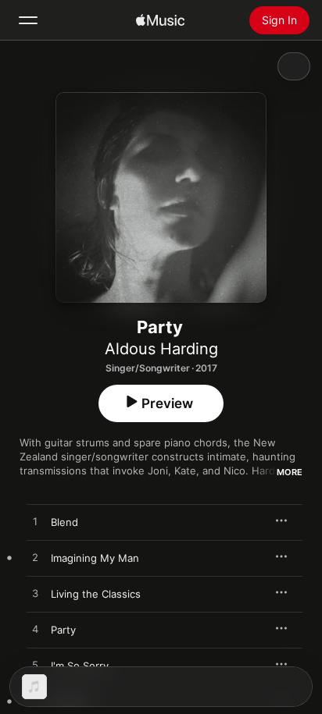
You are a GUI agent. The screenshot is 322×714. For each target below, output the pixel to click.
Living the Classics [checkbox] (96, 594)
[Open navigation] (28, 20)
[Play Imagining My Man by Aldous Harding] (35, 558)
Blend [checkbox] (64, 522)
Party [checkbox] (63, 629)
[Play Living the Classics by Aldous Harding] (35, 594)
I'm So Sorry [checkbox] (80, 665)
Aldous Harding (161, 348)
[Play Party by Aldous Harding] (35, 630)
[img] (160, 20)
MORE (289, 472)
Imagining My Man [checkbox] (95, 558)
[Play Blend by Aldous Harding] (35, 522)
